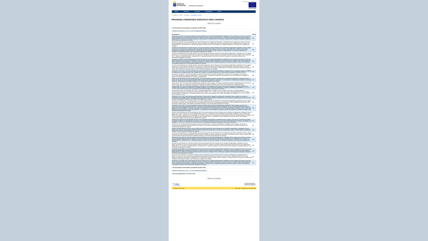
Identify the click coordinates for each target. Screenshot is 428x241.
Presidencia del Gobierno (198, 4)
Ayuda (219, 11)
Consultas (186, 15)
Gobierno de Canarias (179, 4)
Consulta (186, 11)
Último (204, 31)
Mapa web (246, 1)
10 (194, 31)
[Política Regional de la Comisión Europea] (252, 8)
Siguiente (198, 31)
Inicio (176, 11)
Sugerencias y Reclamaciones (249, 188)
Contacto (253, 1)
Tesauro (197, 11)
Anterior (180, 31)
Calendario (208, 11)
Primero (175, 31)
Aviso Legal (237, 188)
